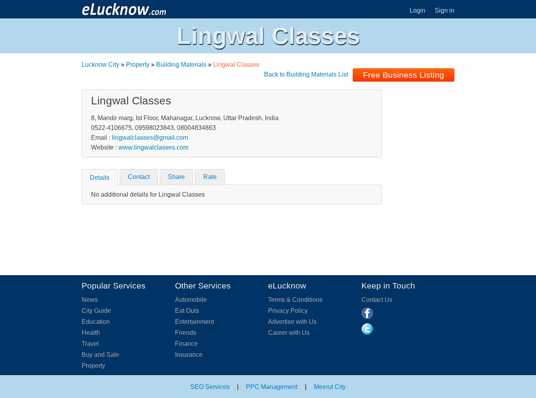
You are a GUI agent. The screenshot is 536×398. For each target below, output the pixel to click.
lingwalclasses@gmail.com (150, 137)
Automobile (191, 299)
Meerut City (330, 386)
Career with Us (289, 332)
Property (137, 64)
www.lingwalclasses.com (153, 147)
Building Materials (181, 64)
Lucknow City (100, 64)
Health (91, 332)
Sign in (444, 10)
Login (417, 10)
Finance (186, 343)
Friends (185, 332)
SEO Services (210, 386)
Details (99, 177)
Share (176, 176)
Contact (138, 176)
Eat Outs (187, 310)
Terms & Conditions (295, 299)
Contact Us (376, 299)
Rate (210, 176)
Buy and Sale (100, 354)
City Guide (96, 310)
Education (96, 321)
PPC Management (271, 386)
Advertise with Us (292, 321)
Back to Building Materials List (306, 74)
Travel (90, 343)
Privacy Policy (288, 310)
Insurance (188, 354)
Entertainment (194, 321)
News (90, 299)
